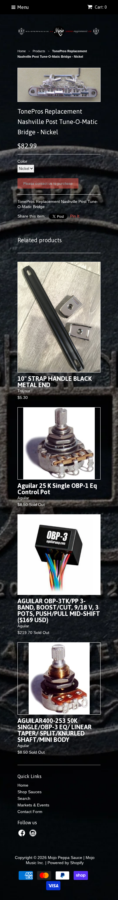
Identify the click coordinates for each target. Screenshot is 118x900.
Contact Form (29, 811)
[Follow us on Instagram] (34, 835)
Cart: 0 (100, 7)
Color (22, 161)
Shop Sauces (29, 792)
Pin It (74, 216)
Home (22, 785)
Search (23, 798)
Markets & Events (33, 805)
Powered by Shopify (66, 862)
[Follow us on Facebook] (22, 835)
